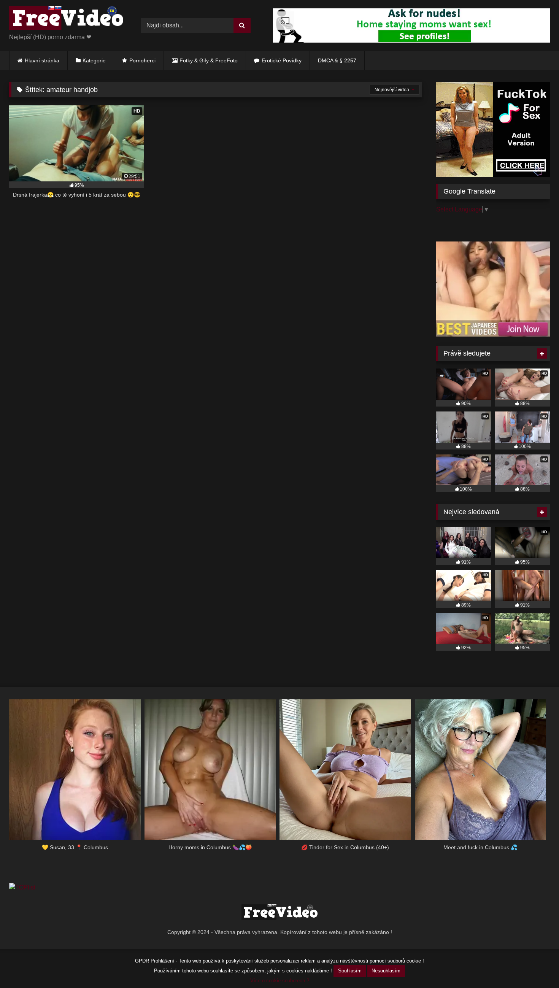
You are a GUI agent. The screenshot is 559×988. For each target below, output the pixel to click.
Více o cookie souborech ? (279, 980)
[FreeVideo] (66, 19)
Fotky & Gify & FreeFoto (208, 60)
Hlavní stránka (42, 60)
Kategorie (94, 60)
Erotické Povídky (282, 60)
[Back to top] (535, 965)
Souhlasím (350, 971)
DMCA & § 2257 (337, 60)
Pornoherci (142, 60)
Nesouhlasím (386, 971)
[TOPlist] (22, 887)
